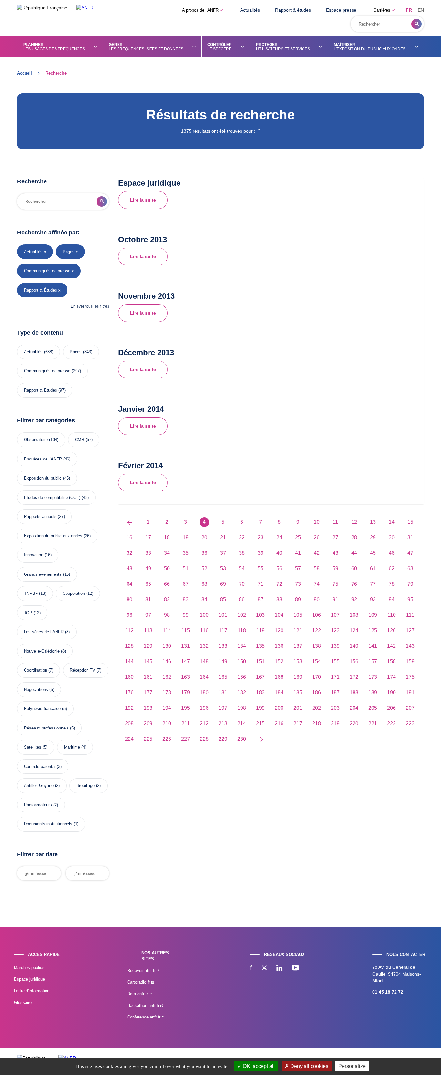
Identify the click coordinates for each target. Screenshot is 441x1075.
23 (260, 537)
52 (204, 568)
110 (391, 615)
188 (354, 692)
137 (297, 646)
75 (335, 584)
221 (372, 723)
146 (166, 661)
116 (204, 630)
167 (260, 677)
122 (316, 630)
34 (167, 553)
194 (166, 708)
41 (298, 553)
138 (316, 646)
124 (354, 630)
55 (260, 568)
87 (260, 599)
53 (223, 568)
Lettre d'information (31, 990)
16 (129, 537)
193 (148, 708)
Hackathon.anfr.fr (143, 1005)
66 (167, 584)
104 (279, 615)
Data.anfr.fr (138, 993)
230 (241, 739)
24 (279, 537)
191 (410, 692)
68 (204, 584)
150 (241, 661)
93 (373, 599)
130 (166, 646)
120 (279, 630)
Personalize (352, 1066)
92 (354, 599)
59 (335, 568)
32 (129, 553)
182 (241, 692)
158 (391, 661)
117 (223, 630)
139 (335, 646)
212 (204, 723)
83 (186, 599)
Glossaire (23, 1002)
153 (297, 661)
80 (129, 599)
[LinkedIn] (279, 968)
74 (317, 584)
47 (410, 553)
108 (354, 615)
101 (223, 615)
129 (148, 646)
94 (392, 599)
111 (410, 615)
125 (372, 630)
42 (317, 553)
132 (204, 646)
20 (204, 537)
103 (260, 615)
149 (223, 661)
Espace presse (341, 10)
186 (316, 692)
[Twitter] (264, 968)
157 (372, 661)
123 (335, 630)
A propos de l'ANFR (201, 10)
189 (372, 692)
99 (186, 615)
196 (204, 708)
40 (279, 553)
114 (167, 630)
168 (279, 677)
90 (317, 599)
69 (223, 584)
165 (223, 677)
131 (185, 646)
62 (392, 568)
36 (204, 553)
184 (279, 692)
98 (167, 615)
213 (223, 723)
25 (298, 537)
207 (410, 708)
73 (298, 584)
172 (354, 677)
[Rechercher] (416, 24)
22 (242, 537)
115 (185, 630)
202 (316, 708)
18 (167, 537)
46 (392, 553)
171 (335, 677)
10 (317, 522)
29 (373, 537)
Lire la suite (143, 199)
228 (204, 739)
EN (421, 10)
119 (260, 630)
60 (354, 568)
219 (335, 723)
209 (148, 723)
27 (335, 537)
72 (279, 584)
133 (223, 646)
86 (242, 599)
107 (335, 615)
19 (186, 537)
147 (185, 661)
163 (185, 677)
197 (223, 708)
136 (279, 646)
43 (335, 553)
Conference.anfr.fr (144, 1017)
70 (242, 584)
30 (392, 537)
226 (166, 739)
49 (148, 568)
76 (354, 584)
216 (279, 723)
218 (316, 723)
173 (372, 677)
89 (298, 599)
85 (223, 599)
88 (279, 599)
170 (316, 677)
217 (297, 723)
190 (391, 692)
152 (279, 661)
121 (297, 630)
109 (372, 615)
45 (373, 553)
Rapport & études (293, 10)
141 (372, 646)
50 (167, 568)
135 (260, 646)
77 (373, 584)
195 (185, 708)
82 (167, 599)
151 (260, 661)
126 (391, 630)
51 (186, 568)
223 (410, 723)
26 (317, 537)
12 (354, 522)
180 (204, 692)
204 (354, 708)
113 (148, 630)
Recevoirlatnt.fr (142, 970)
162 (166, 677)
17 (148, 537)
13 (373, 522)
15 (410, 522)
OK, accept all (258, 1066)
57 (298, 568)
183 (260, 692)
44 (354, 553)
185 (297, 692)
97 (148, 615)
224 (129, 739)
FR (409, 10)
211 (185, 723)
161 (148, 677)
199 (260, 708)
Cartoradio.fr (139, 982)
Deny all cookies (308, 1066)
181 (223, 692)
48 (129, 568)
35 (186, 553)
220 (354, 723)
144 (129, 661)
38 (242, 553)
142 (391, 646)
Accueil (24, 73)
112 (129, 630)
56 (279, 568)
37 (223, 553)
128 (129, 646)
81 (148, 599)
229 (223, 739)
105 (297, 615)
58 (317, 568)
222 (391, 723)
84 (204, 599)
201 (297, 708)
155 (335, 661)
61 (373, 568)
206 (391, 708)
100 (204, 615)
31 (410, 537)
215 (260, 723)
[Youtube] (295, 968)
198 (241, 708)
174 (391, 677)
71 (260, 584)
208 (129, 723)
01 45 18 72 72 (387, 992)
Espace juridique (29, 979)
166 (241, 677)
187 (335, 692)
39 (260, 553)
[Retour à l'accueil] (85, 8)
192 (129, 708)
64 (129, 584)
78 (392, 584)
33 (148, 553)
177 (148, 692)
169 (297, 677)
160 (129, 677)
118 (242, 630)
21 (223, 537)
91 (335, 599)
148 (204, 661)
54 (242, 568)
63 (410, 568)
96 (129, 615)
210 (166, 723)
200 (279, 708)
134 (241, 646)
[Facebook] (251, 968)
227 (185, 739)
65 (148, 584)
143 (410, 646)
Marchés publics (29, 967)
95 (410, 599)
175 (410, 677)
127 (410, 630)
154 (316, 661)
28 (354, 537)
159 (410, 661)
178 (166, 692)
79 (410, 584)
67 (186, 584)
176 (129, 692)
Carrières (383, 10)
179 (185, 692)
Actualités (250, 10)
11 (335, 522)
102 (241, 615)
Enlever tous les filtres (90, 306)
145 (148, 661)
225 (148, 739)
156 (354, 661)
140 (354, 646)
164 (204, 677)
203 (335, 708)
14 (392, 522)
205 (372, 708)
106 (316, 615)
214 (241, 723)
